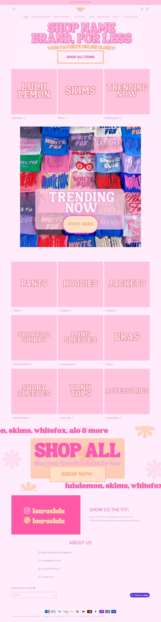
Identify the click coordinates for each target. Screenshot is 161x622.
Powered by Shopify (33, 616)
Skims (61, 117)
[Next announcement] (149, 2)
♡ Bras (107, 364)
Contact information (99, 616)
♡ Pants (15, 310)
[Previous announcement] (12, 2)
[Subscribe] (53, 595)
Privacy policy (59, 616)
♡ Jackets (109, 310)
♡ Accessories (111, 417)
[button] (14, 9)
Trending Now (111, 117)
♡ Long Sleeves (66, 364)
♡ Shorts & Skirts (20, 364)
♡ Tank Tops (64, 417)
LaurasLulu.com (21, 616)
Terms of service (71, 616)
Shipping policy (84, 616)
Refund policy (47, 616)
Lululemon (16, 117)
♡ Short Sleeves (19, 417)
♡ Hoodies (63, 310)
